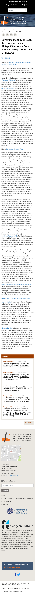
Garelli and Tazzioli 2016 (9, 236)
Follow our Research (9, 481)
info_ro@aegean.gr (12, 475)
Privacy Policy (25, 588)
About (4, 588)
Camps (3, 64)
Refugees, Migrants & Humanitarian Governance (17, 498)
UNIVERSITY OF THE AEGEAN (17, 1)
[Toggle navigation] (31, 20)
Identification (26, 62)
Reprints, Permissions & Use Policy (12, 591)
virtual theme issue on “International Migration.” (16, 284)
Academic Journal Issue (9, 30)
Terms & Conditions (14, 588)
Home (3, 496)
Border (11, 62)
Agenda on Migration (8, 80)
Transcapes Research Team (15, 149)
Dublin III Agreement (7, 88)
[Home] (14, 20)
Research (4, 504)
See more (28, 423)
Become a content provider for (16, 566)
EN (22, 5)
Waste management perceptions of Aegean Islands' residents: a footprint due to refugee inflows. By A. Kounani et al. (16, 376)
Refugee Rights (12, 64)
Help (7, 5)
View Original (5, 58)
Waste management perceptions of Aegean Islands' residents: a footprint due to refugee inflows (16, 365)
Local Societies (6, 501)
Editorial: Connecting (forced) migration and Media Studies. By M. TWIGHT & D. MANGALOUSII (16, 399)
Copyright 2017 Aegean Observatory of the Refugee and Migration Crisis (15, 584)
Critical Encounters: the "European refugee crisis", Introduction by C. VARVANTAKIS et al (17, 388)
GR (27, 5)
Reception (18, 62)
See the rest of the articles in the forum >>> (15, 298)
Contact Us (14, 5)
